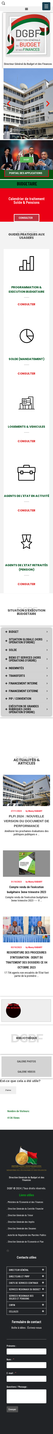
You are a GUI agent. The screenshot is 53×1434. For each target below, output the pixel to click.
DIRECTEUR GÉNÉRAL (19, 1269)
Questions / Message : (17, 1386)
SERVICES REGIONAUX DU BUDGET (25, 1289)
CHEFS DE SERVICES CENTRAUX (23, 1282)
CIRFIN (12, 1305)
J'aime (8, 1090)
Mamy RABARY (35, 811)
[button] (26, 8)
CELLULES (13, 1311)
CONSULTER (26, 304)
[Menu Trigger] (46, 6)
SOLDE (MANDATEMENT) (26, 359)
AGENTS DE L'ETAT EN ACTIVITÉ (26, 496)
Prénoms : (11, 1345)
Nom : (9, 1359)
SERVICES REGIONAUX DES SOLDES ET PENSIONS (21, 1297)
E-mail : (10, 1373)
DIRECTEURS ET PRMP (19, 1276)
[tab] (26, 632)
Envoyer (12, 1409)
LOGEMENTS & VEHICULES (26, 427)
